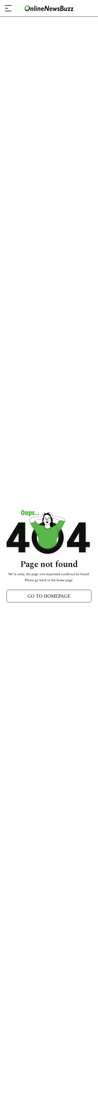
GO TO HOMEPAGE (49, 596)
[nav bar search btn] (88, 8)
